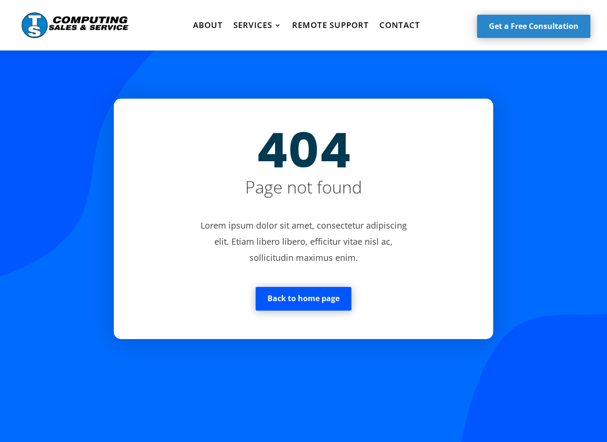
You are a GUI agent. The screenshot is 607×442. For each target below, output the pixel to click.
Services (252, 24)
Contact (399, 24)
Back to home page (303, 298)
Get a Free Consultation (534, 26)
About (208, 24)
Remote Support (330, 24)
